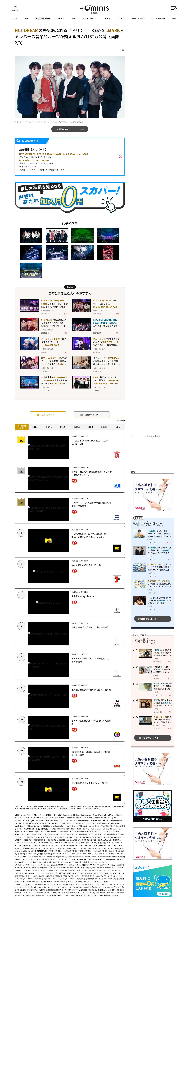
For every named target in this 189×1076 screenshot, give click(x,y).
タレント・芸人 (138, 18)
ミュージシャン (89, 18)
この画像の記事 (62, 129)
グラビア (121, 18)
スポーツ (106, 18)
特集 (174, 18)
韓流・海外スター (42, 18)
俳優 (26, 18)
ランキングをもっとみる (148, 738)
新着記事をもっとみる (147, 618)
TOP (15, 18)
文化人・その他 (158, 18)
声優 (73, 18)
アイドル (60, 18)
